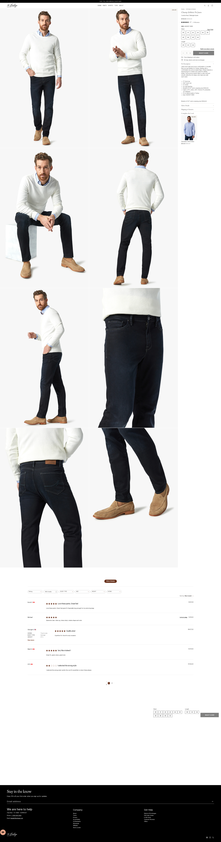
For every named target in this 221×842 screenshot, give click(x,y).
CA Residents (77, 821)
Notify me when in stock (207, 49)
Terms (75, 815)
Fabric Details (185, 105)
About (74, 813)
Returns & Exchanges (150, 813)
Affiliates (75, 825)
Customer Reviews (149, 819)
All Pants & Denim (191, 9)
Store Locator (77, 827)
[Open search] (205, 5)
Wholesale (76, 823)
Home (182, 9)
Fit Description (185, 64)
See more (31, 640)
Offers (146, 821)
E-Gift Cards (147, 817)
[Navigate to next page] (110, 684)
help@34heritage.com (16, 818)
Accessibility (76, 819)
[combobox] (35, 591)
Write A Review (110, 581)
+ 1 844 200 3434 (16, 815)
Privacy (75, 817)
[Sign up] (212, 801)
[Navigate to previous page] (110, 681)
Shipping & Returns (187, 109)
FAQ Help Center (149, 815)
